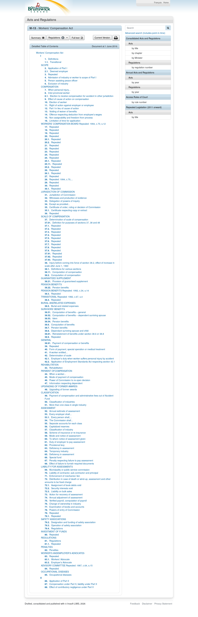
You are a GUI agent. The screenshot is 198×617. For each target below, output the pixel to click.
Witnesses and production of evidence (66, 197)
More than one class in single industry (65, 404)
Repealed (51, 74)
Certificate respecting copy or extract (66, 210)
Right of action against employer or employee (69, 105)
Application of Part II (57, 580)
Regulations (55, 37)
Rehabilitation (54, 367)
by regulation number (142, 67)
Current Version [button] (102, 37)
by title (135, 48)
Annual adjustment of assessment (63, 497)
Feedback (135, 603)
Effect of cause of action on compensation (67, 99)
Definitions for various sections (63, 268)
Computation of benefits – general (65, 312)
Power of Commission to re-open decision (67, 380)
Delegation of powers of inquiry (62, 200)
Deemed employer (56, 71)
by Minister (137, 57)
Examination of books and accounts (64, 506)
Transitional (53, 61)
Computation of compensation (63, 272)
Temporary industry (56, 451)
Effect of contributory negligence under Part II (69, 587)
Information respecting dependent (63, 383)
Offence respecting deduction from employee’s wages (73, 114)
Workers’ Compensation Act (49, 52)
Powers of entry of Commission (62, 509)
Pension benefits (57, 287)
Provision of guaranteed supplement (66, 281)
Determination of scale (58, 355)
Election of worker (56, 102)
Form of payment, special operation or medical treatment (75, 349)
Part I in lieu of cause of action (62, 108)
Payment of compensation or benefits (67, 343)
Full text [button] (76, 37)
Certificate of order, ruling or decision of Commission (73, 207)
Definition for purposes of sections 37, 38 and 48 (72, 222)
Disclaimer (147, 603)
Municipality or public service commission (67, 469)
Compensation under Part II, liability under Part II (71, 583)
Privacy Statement (163, 603)
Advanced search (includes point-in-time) (145, 32)
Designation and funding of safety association (70, 522)
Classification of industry (59, 429)
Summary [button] (36, 37)
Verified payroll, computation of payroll (66, 500)
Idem (51, 318)
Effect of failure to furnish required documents (69, 463)
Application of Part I (56, 68)
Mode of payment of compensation (64, 377)
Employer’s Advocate (58, 562)
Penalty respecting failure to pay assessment (69, 460)
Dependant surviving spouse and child (66, 330)
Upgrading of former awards (61, 389)
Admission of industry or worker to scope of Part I (70, 77)
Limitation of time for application (62, 120)
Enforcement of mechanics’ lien (62, 475)
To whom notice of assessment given (65, 438)
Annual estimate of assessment (62, 411)
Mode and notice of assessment (63, 435)
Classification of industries (60, 401)
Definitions (51, 58)
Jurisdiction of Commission (60, 194)
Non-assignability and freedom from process (69, 117)
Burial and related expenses (62, 305)
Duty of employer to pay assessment (65, 441)
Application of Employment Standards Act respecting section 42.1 (80, 361)
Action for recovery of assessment (64, 494)
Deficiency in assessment (59, 448)
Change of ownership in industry (63, 503)
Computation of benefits (60, 324)
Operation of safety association (63, 525)
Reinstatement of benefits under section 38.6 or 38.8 (74, 333)
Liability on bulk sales (58, 491)
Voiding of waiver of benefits (61, 111)
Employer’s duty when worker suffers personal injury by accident (79, 358)
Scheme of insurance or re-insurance (65, 432)
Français (158, 3)
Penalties (51, 550)
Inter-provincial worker (57, 92)
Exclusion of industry (56, 83)
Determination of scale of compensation (66, 219)
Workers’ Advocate (57, 559)
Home (166, 3)
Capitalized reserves (57, 426)
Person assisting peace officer (61, 80)
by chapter (137, 53)
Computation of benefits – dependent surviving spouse (75, 315)
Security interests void (59, 488)
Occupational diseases (58, 574)
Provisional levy (55, 444)
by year (135, 82)
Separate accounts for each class (63, 423)
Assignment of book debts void (63, 485)
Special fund (53, 457)
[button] (116, 38)
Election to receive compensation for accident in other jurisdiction (79, 95)
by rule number (139, 102)
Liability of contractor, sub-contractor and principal (71, 472)
